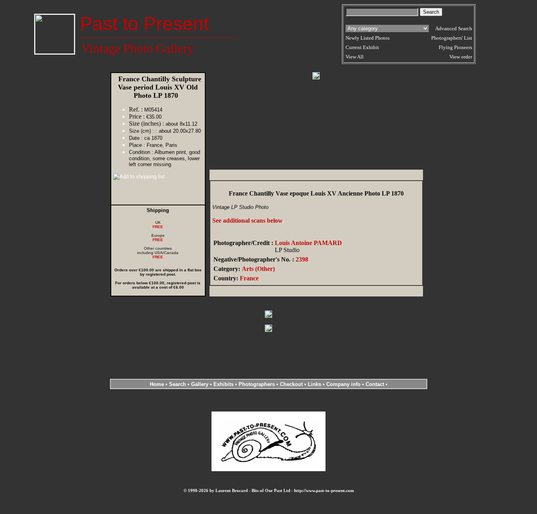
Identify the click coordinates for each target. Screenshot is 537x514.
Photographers (257, 384)
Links (314, 384)
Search (177, 384)
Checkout (291, 384)
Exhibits (223, 384)
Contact (375, 384)
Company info (344, 384)
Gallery (199, 384)
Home (157, 384)
